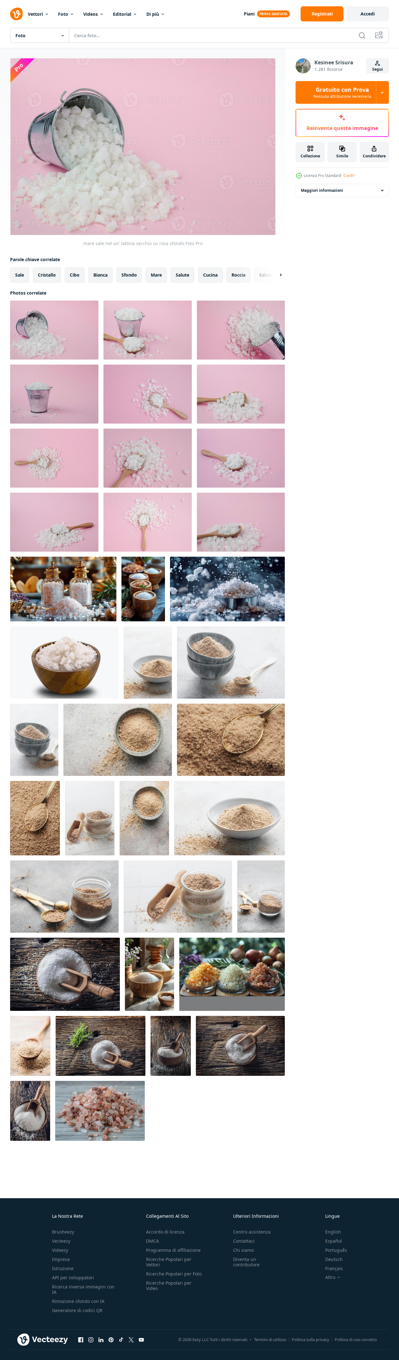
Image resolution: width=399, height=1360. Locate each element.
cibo (74, 275)
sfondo (129, 275)
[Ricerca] (362, 35)
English (333, 1232)
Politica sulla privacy (310, 1339)
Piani (249, 14)
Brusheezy (63, 1232)
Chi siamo (243, 1250)
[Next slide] (275, 275)
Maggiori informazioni (322, 190)
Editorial (122, 14)
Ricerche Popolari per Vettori (168, 1262)
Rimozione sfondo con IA (78, 1301)
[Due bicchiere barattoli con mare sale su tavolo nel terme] (63, 589)
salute (182, 275)
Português (336, 1250)
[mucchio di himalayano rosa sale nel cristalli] (100, 1111)
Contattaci (244, 1241)
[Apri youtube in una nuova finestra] (141, 1339)
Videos (90, 14)
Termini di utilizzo (270, 1339)
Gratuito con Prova (342, 92)
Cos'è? (349, 175)
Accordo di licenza (165, 1232)
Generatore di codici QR (77, 1310)
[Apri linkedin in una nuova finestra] (100, 1339)
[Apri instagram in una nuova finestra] (90, 1339)
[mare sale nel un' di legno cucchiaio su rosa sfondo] (147, 394)
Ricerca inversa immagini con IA (83, 1289)
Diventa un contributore (246, 1262)
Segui (377, 69)
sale (19, 275)
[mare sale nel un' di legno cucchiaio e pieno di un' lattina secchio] (147, 330)
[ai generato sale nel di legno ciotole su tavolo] (143, 589)
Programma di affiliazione (173, 1250)
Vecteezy (61, 1241)
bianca (100, 275)
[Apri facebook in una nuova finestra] (80, 1339)
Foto (63, 14)
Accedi (368, 14)
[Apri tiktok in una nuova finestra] (121, 1339)
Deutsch (334, 1259)
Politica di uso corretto (356, 1339)
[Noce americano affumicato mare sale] (148, 662)
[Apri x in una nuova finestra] (131, 1339)
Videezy (60, 1250)
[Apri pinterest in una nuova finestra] (111, 1339)
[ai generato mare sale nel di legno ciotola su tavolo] (149, 974)
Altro (330, 1277)
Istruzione (62, 1268)
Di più (152, 14)
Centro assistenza (252, 1232)
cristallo (47, 275)
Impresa (61, 1259)
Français (334, 1268)
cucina (210, 275)
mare (156, 275)
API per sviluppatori (73, 1278)
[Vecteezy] (16, 14)
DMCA (152, 1241)
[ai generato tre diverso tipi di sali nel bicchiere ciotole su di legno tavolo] (232, 974)
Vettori (35, 14)
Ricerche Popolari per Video (168, 1285)
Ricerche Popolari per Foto (174, 1274)
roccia (238, 275)
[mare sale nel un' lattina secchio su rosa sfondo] (54, 330)
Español (333, 1241)
